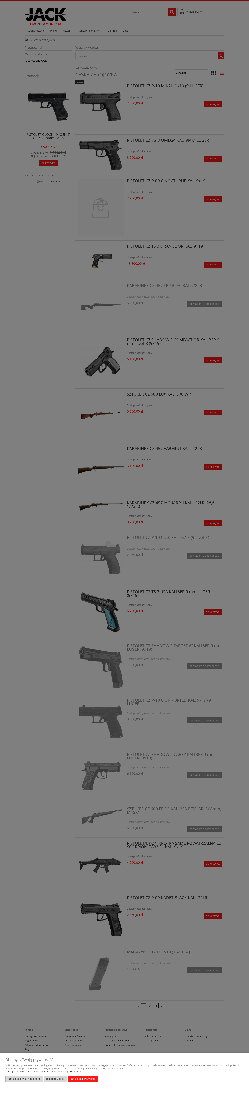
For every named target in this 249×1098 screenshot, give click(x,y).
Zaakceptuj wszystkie (82, 1078)
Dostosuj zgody (55, 1078)
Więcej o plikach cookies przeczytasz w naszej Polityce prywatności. (43, 1071)
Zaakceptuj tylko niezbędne (24, 1078)
